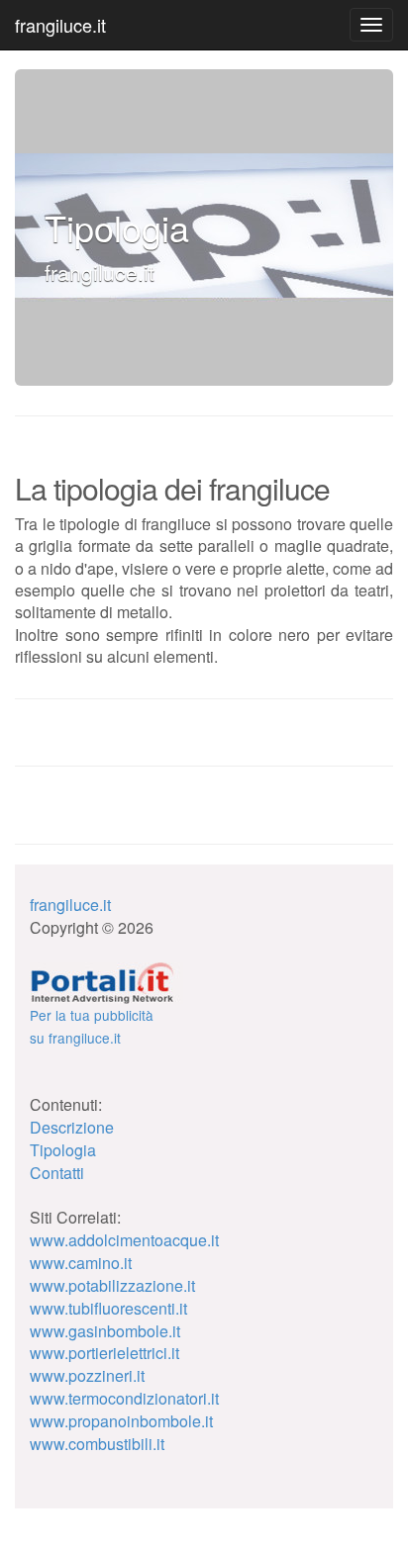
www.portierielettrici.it (104, 1352)
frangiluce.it (60, 25)
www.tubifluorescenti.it (108, 1308)
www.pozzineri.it (87, 1375)
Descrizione (72, 1127)
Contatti (57, 1172)
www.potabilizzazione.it (112, 1285)
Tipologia (63, 1149)
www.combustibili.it (97, 1443)
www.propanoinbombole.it (121, 1421)
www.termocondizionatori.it (124, 1398)
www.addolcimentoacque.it (124, 1240)
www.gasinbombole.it (105, 1331)
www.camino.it (81, 1262)
